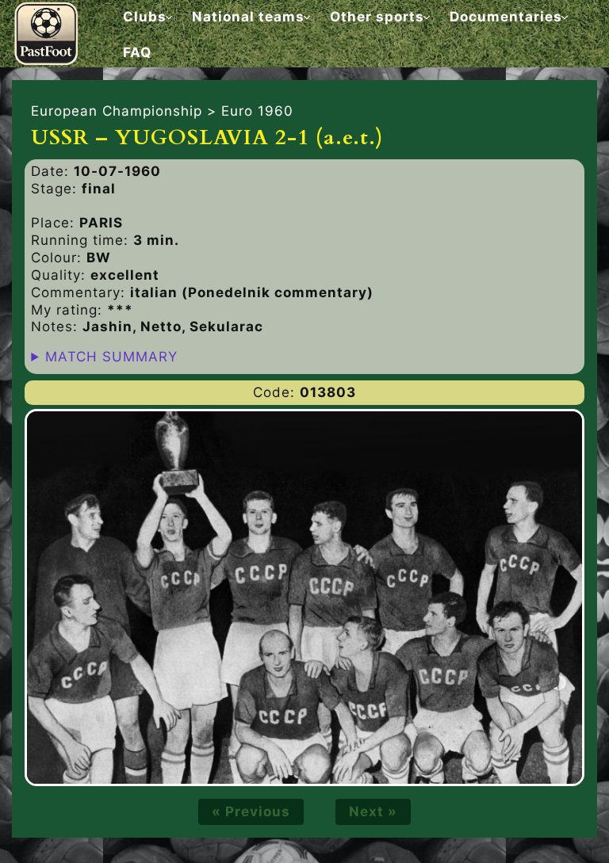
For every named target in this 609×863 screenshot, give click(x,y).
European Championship (116, 111)
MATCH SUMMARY (111, 357)
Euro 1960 (257, 111)
